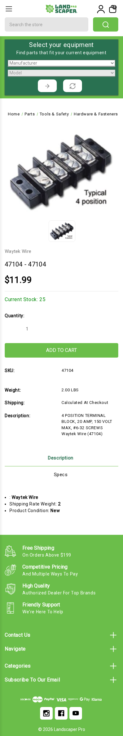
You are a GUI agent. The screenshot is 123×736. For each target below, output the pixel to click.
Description (60, 458)
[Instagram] (46, 713)
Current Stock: (25, 299)
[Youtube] (75, 713)
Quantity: (14, 315)
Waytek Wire (18, 251)
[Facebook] (61, 713)
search (105, 24)
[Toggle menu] (8, 8)
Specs (61, 474)
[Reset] (72, 85)
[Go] (47, 85)
